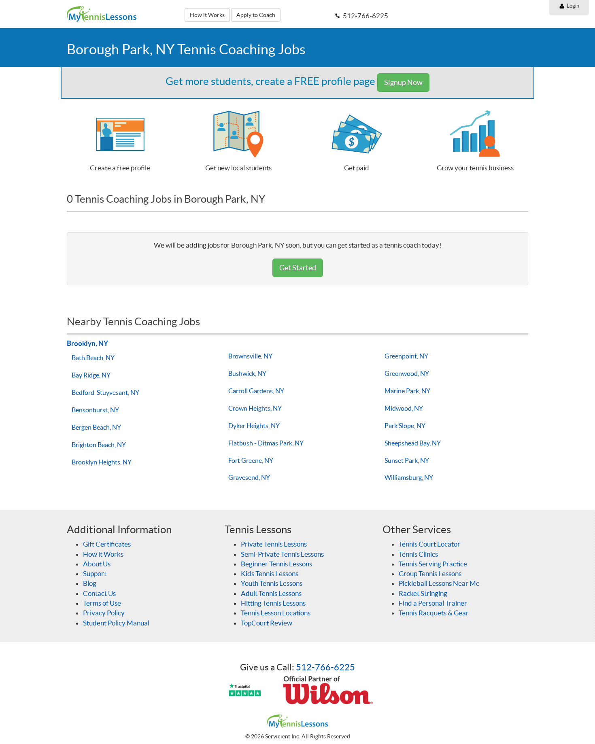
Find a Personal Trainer (433, 603)
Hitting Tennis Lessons (273, 603)
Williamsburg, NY (409, 477)
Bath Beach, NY (93, 357)
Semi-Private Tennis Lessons (282, 554)
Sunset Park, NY (407, 460)
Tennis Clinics (418, 554)
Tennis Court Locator (429, 544)
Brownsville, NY (250, 356)
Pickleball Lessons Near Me (439, 583)
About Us (96, 564)
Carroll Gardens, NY (256, 390)
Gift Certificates (107, 544)
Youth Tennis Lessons (271, 583)
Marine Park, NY (407, 390)
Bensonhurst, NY (95, 409)
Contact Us (99, 593)
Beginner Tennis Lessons (276, 564)
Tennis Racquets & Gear (434, 613)
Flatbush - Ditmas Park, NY (266, 443)
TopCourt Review (266, 623)
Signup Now (403, 82)
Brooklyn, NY (87, 343)
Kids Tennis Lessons (269, 573)
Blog (89, 583)
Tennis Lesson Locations (275, 613)
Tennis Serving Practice (433, 564)
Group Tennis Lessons (430, 573)
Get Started (297, 267)
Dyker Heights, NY (254, 425)
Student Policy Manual (116, 623)
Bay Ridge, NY (91, 375)
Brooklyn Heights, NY (102, 462)
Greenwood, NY (407, 373)
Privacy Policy (104, 613)
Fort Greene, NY (250, 460)
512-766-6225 (325, 667)
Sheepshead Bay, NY (413, 443)
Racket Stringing (423, 593)
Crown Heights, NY (255, 408)
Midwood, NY (404, 408)
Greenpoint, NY (406, 356)
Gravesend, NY (249, 477)
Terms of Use (102, 603)
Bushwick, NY (247, 373)
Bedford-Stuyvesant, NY (105, 392)
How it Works (207, 15)
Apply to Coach (255, 15)
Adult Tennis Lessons (271, 593)
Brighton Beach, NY (99, 444)
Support (94, 573)
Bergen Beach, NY (96, 427)
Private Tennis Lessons (274, 544)
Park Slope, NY (405, 425)
